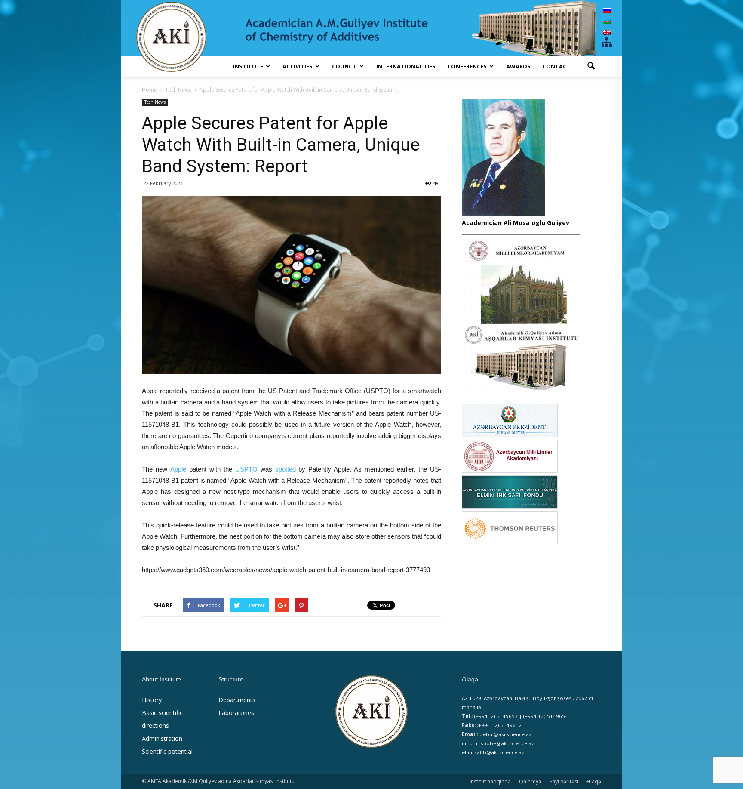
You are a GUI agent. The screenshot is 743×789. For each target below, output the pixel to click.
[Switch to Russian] (607, 10)
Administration (162, 738)
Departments (236, 700)
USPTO (246, 469)
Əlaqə (593, 781)
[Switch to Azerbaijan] (607, 20)
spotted (285, 469)
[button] (590, 66)
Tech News (155, 102)
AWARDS (518, 66)
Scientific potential (167, 751)
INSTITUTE (248, 66)
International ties (406, 66)
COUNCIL (344, 66)
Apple (178, 469)
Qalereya (530, 781)
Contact (556, 66)
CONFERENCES (467, 66)
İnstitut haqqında (490, 781)
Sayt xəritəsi (564, 781)
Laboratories (236, 713)
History (152, 700)
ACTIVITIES (297, 66)
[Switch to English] (607, 32)
